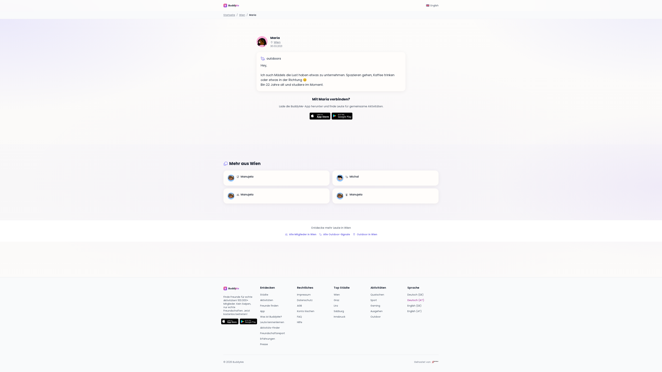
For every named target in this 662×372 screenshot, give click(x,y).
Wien (242, 15)
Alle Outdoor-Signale (336, 234)
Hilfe (299, 322)
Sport (373, 300)
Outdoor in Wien (367, 234)
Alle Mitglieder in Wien (302, 234)
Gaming (375, 305)
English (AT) (414, 311)
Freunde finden (269, 305)
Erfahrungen (267, 338)
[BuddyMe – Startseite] (233, 5)
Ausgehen (376, 311)
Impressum (304, 294)
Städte (264, 294)
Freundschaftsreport (272, 333)
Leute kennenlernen (272, 322)
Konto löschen (305, 311)
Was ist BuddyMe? (271, 316)
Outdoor (375, 316)
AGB (299, 305)
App (262, 311)
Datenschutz (305, 300)
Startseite (229, 15)
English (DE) (414, 305)
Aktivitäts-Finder (270, 327)
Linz (336, 305)
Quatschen (377, 294)
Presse (264, 344)
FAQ (299, 316)
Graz (336, 300)
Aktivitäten (266, 300)
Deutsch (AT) (415, 300)
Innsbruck (339, 316)
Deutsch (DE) (415, 294)
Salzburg (339, 311)
